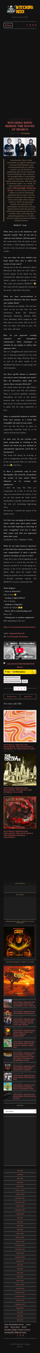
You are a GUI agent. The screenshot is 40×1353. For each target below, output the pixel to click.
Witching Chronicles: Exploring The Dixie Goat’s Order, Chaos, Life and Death (24, 1022)
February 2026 (20, 1190)
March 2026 (20, 1186)
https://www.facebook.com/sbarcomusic (19, 627)
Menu (8, 25)
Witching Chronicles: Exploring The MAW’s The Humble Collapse (18, 790)
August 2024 (20, 1261)
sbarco (25, 681)
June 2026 (20, 1174)
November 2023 (20, 1296)
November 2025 (20, 1202)
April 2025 (20, 1229)
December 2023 (20, 1292)
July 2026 (20, 1170)
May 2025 (20, 1225)
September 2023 (20, 1304)
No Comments (25, 133)
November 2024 (20, 1249)
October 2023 (20, 1300)
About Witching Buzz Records (14, 1324)
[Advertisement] (20, 52)
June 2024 (20, 1269)
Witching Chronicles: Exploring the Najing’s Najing (24, 1096)
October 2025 (20, 1206)
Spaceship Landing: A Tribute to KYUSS (17, 1330)
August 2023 (20, 1308)
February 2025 (20, 1237)
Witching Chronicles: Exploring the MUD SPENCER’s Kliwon (24, 1068)
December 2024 (20, 1245)
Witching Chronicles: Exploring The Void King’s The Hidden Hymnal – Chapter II (18, 834)
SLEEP (24, 1327)
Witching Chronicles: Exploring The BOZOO (24, 1012)
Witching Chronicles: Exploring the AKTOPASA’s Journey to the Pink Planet (19, 747)
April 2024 (20, 1276)
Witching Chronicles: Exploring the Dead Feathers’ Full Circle (24, 1004)
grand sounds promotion (12, 681)
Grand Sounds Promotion (17, 637)
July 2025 (20, 1218)
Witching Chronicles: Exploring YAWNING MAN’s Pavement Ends (24, 1087)
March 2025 (20, 1233)
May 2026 (20, 1178)
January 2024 (20, 1288)
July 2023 (20, 1312)
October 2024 (20, 1253)
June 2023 (20, 1316)
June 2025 (20, 1221)
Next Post (28, 696)
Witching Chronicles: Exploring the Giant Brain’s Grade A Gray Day (24, 1044)
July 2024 (20, 1265)
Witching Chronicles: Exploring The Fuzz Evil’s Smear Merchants (24, 1033)
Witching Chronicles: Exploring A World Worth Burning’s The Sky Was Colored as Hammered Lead (24, 1056)
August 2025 (20, 1214)
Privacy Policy (15, 1327)
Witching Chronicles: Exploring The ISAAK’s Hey (24, 1077)
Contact (28, 1324)
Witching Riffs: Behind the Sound (20, 118)
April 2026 (20, 1182)
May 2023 (20, 1320)
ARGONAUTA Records (12, 677)
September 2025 (20, 1210)
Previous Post (12, 696)
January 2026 (20, 1194)
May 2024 (20, 1273)
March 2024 (20, 1280)
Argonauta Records (17, 633)
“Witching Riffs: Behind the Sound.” (22, 189)
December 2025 (20, 1198)
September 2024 (20, 1257)
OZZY (6, 1327)
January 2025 (20, 1241)
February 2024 (20, 1284)
